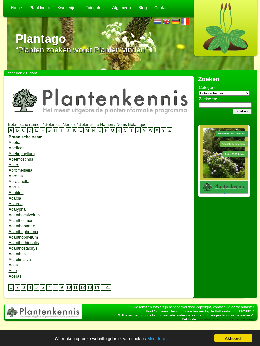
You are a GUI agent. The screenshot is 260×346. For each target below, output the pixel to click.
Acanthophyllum (23, 237)
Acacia (15, 198)
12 (82, 287)
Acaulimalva (20, 259)
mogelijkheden (209, 319)
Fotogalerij (95, 8)
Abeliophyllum (22, 153)
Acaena (16, 204)
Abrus (14, 187)
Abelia (14, 142)
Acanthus (17, 254)
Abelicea (17, 148)
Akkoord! (233, 338)
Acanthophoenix (23, 231)
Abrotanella (19, 181)
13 (89, 287)
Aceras (15, 276)
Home (16, 8)
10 (68, 287)
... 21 (106, 287)
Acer (13, 270)
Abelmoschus (21, 159)
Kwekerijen (67, 8)
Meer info (156, 338)
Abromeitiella (20, 170)
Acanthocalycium (24, 215)
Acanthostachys (23, 248)
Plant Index (39, 8)
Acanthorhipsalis (24, 243)
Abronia (16, 176)
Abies (14, 165)
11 (75, 287)
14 (96, 287)
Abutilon (16, 192)
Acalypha (17, 209)
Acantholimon (21, 220)
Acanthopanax (22, 226)
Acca (13, 265)
